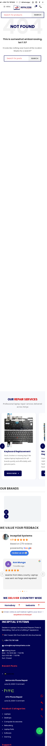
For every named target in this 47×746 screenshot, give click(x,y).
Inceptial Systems (21, 535)
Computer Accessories (13, 722)
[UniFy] (22, 504)
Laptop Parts (9, 729)
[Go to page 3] (18, 591)
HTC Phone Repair (13, 697)
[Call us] (40, 6)
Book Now (16, 473)
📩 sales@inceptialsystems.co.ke (16, 645)
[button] (6, 512)
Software (7, 733)
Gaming (7, 737)
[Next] (42, 446)
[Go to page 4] (20, 591)
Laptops (7, 714)
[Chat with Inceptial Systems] (39, 730)
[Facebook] (39, 2)
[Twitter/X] (43, 2)
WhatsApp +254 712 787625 (28, 2)
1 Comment (19, 684)
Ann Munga (19, 562)
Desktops (7, 718)
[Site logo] (22, 7)
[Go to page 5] (22, 591)
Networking (8, 725)
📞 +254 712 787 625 (10, 640)
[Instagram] (36, 2)
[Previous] (2, 446)
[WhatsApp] (33, 2)
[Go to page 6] (24, 591)
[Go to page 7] (26, 591)
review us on (18, 552)
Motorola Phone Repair (16, 680)
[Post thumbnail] (9, 674)
